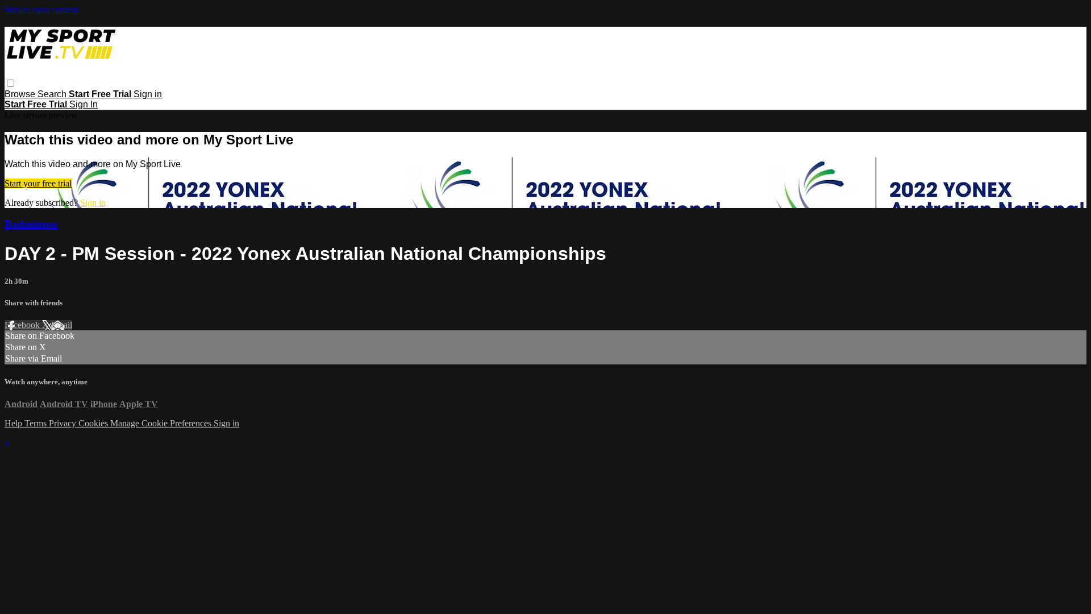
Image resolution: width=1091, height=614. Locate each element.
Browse (21, 94)
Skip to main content (41, 9)
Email (61, 325)
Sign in (148, 94)
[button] (10, 83)
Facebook (23, 325)
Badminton (31, 224)
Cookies (94, 423)
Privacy (63, 423)
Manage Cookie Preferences (162, 423)
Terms (36, 423)
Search (53, 94)
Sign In (83, 104)
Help (14, 423)
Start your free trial (38, 183)
